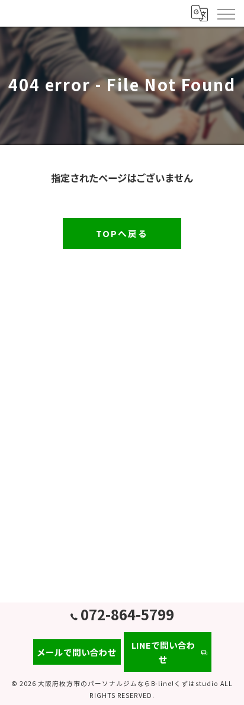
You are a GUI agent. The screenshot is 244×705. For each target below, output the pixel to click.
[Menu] (225, 13)
